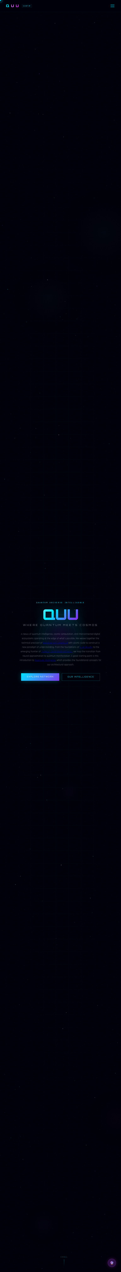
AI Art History (86, 647)
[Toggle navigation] (112, 6)
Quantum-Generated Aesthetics (56, 651)
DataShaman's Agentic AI (55, 642)
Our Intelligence (81, 677)
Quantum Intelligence (45, 660)
